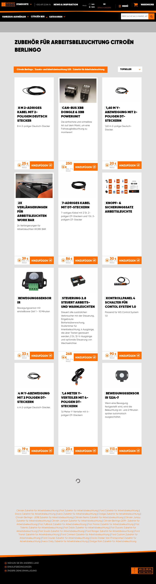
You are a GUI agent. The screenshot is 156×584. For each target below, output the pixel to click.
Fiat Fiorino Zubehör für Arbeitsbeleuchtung (111, 524)
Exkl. (93, 7)
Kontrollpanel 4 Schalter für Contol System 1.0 (120, 303)
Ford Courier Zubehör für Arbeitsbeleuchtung (65, 538)
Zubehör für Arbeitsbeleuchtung (89, 69)
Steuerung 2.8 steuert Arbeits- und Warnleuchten (78, 303)
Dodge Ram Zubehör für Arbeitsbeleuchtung (112, 541)
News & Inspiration (66, 5)
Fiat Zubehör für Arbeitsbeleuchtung (79, 510)
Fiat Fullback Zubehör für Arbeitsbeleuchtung (62, 524)
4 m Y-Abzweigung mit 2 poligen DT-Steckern (33, 398)
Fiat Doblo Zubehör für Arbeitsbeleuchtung (86, 527)
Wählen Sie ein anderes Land (23, 563)
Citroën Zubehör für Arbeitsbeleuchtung (37, 510)
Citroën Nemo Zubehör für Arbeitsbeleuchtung (99, 517)
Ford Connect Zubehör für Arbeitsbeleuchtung (85, 534)
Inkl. (93, 4)
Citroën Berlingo (25, 69)
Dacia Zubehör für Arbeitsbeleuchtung (35, 513)
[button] (130, 69)
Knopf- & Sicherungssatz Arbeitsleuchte (119, 207)
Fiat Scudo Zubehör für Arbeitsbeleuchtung (61, 531)
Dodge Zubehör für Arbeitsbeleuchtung (119, 513)
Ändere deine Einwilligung (22, 570)
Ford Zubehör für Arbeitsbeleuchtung (119, 510)
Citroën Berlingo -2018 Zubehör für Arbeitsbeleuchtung (44, 517)
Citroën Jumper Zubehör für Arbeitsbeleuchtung (76, 520)
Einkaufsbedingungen (19, 567)
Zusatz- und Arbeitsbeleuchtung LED (53, 69)
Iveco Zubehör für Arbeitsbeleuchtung (77, 513)
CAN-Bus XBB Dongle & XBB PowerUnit (72, 112)
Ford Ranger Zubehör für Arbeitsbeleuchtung (109, 531)
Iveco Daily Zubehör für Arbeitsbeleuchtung (65, 541)
